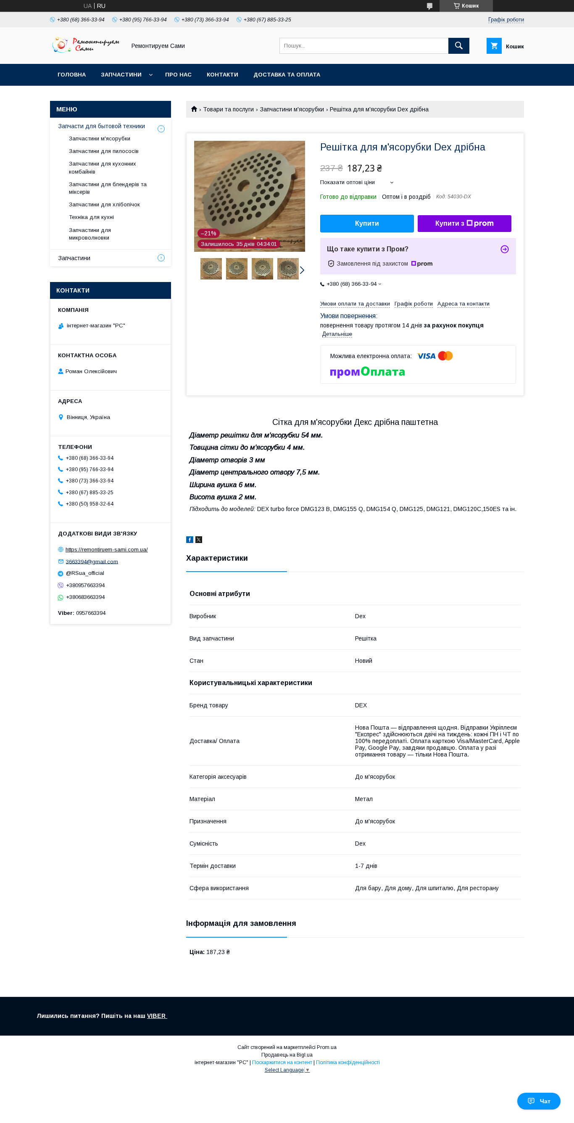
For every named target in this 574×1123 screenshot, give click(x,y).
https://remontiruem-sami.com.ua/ (107, 549)
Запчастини (121, 74)
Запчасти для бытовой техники (101, 126)
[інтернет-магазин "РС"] (85, 53)
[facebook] (189, 541)
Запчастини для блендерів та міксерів (108, 188)
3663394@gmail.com (92, 561)
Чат (545, 1101)
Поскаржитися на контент (282, 1062)
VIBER (157, 1015)
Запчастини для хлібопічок (104, 204)
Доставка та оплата (286, 74)
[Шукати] (458, 46)
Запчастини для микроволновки (90, 234)
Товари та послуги (228, 109)
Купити (367, 223)
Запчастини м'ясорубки (292, 109)
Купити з (449, 223)
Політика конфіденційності (348, 1062)
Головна (72, 74)
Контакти (222, 74)
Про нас (178, 74)
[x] (198, 541)
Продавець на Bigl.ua (287, 1055)
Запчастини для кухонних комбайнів (102, 167)
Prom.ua (327, 1047)
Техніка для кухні (91, 217)
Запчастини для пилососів (104, 151)
